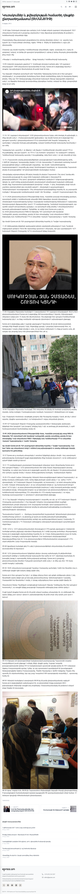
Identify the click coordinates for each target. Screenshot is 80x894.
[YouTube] (71, 1)
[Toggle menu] (76, 6)
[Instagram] (76, 1)
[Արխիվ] (66, 6)
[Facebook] (69, 1)
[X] (67, 1)
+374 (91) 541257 (49, 874)
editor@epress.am (49, 877)
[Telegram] (74, 1)
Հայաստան (6, 800)
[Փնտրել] (61, 6)
